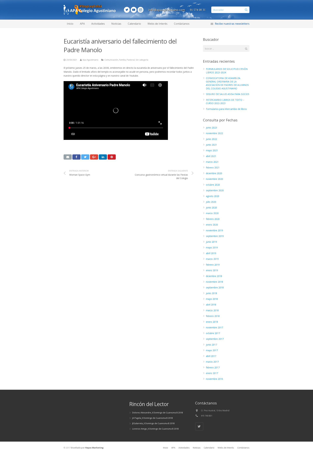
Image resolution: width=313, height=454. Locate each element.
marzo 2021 (212, 161)
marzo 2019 (212, 258)
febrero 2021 (213, 167)
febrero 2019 (213, 264)
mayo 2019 (212, 247)
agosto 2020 (212, 196)
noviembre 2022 (214, 133)
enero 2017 (212, 373)
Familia (122, 59)
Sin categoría (142, 59)
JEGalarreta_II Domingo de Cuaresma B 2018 (153, 423)
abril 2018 (211, 304)
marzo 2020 (212, 213)
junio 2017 (211, 344)
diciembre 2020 (214, 173)
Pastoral (131, 59)
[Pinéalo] (112, 157)
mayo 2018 (212, 298)
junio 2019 (211, 241)
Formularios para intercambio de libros (226, 108)
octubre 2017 (213, 333)
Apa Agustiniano (90, 59)
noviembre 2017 (214, 327)
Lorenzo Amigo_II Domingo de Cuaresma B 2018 (155, 428)
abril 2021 (211, 156)
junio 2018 (211, 293)
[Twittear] (85, 157)
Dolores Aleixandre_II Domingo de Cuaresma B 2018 (157, 412)
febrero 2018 (213, 316)
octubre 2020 (213, 184)
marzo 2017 (212, 361)
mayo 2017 (212, 350)
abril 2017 (211, 356)
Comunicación (111, 59)
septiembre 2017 (215, 338)
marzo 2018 (212, 310)
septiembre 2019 (215, 236)
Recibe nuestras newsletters (232, 23)
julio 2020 (211, 201)
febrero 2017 (213, 367)
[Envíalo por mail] (68, 157)
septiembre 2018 (215, 287)
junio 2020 (211, 207)
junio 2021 (211, 144)
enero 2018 (212, 321)
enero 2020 (212, 224)
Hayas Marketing (94, 447)
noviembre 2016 (214, 378)
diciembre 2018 (214, 276)
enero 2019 (212, 270)
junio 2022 (211, 139)
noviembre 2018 (214, 281)
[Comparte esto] (76, 157)
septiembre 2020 (215, 190)
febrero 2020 (213, 218)
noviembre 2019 (214, 230)
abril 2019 (211, 253)
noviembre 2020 (214, 178)
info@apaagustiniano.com (166, 10)
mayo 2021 (212, 150)
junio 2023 (211, 127)
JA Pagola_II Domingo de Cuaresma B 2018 (152, 418)
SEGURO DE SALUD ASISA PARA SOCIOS (227, 94)
